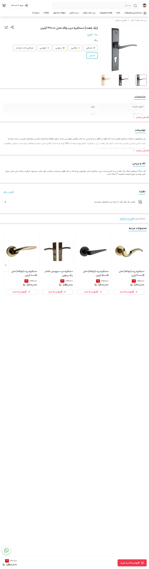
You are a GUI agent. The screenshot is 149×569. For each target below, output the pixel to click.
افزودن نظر (8, 192)
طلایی (74, 47)
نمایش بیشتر (142, 117)
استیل (92, 55)
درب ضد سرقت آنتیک (139, 20)
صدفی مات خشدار (24, 47)
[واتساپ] (6, 550)
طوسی (43, 47)
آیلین (90, 34)
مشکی (89, 47)
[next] (5, 265)
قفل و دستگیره (120, 20)
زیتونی (58, 47)
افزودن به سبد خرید (130, 562)
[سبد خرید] (4, 5)
